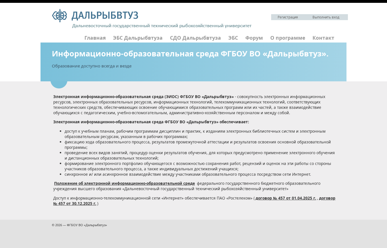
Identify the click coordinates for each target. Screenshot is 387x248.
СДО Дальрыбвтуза (195, 37)
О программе (287, 37)
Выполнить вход (325, 17)
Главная (95, 37)
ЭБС (233, 37)
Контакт (323, 37)
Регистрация (288, 17)
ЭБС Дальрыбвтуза (138, 37)
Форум (254, 37)
